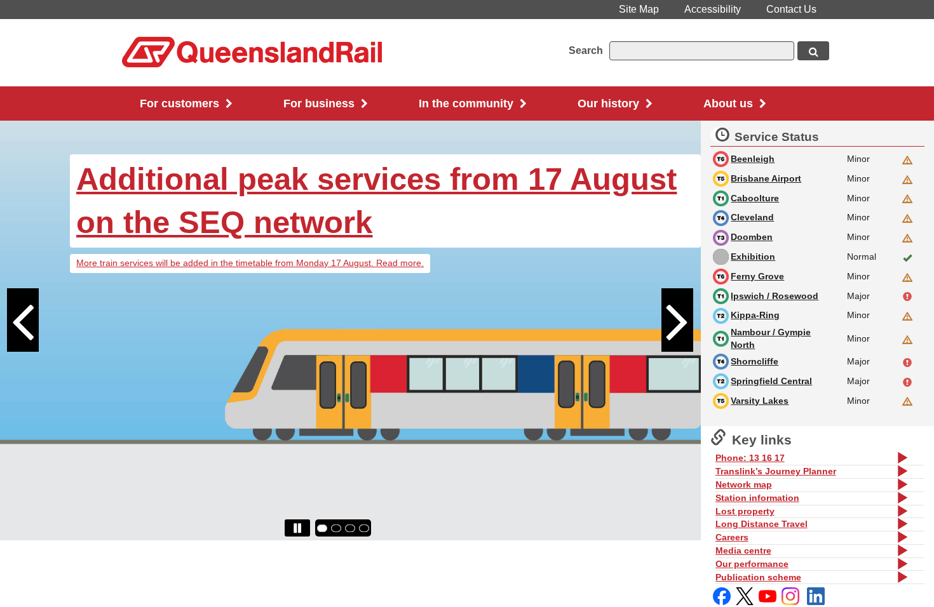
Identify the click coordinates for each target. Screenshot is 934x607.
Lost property (745, 511)
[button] (35, 331)
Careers (731, 537)
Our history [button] (610, 103)
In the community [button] (468, 103)
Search (586, 50)
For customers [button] (181, 103)
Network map (743, 484)
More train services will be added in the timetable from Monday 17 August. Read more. (250, 263)
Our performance (751, 564)
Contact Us (791, 9)
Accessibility (712, 9)
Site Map (639, 9)
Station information (757, 498)
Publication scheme (758, 577)
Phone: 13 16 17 (750, 458)
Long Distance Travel (761, 524)
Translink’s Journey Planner (775, 471)
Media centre (743, 550)
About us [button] (729, 103)
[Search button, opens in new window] (813, 50)
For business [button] (320, 103)
